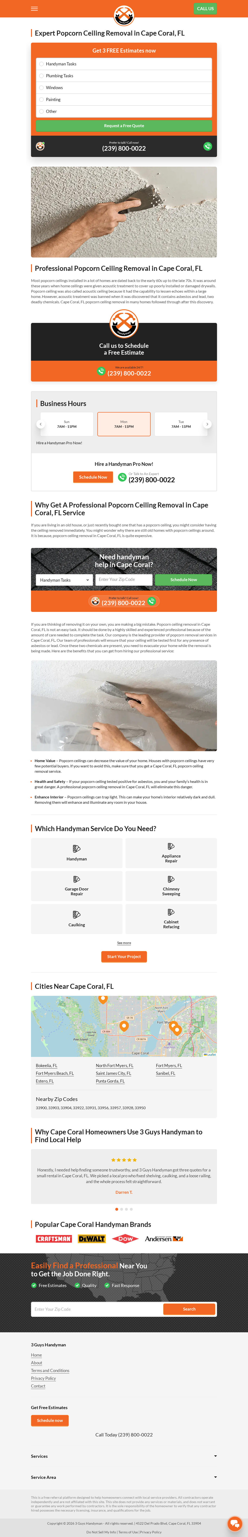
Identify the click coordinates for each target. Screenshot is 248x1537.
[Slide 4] (131, 1209)
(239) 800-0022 (129, 373)
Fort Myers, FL (169, 1065)
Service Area (43, 1477)
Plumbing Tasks (59, 75)
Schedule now (50, 1420)
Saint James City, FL (113, 1073)
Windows (54, 87)
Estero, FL (45, 1081)
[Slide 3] (126, 1209)
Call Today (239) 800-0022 (124, 1434)
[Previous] (40, 424)
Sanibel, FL (165, 1073)
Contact (38, 1386)
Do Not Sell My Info (101, 1532)
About (36, 1362)
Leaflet (211, 1054)
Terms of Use (128, 1532)
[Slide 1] (116, 1209)
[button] (124, 1026)
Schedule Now (93, 477)
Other (51, 111)
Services (39, 1456)
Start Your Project (124, 956)
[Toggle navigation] (35, 9)
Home (36, 1355)
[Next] (207, 424)
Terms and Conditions (50, 1370)
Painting (53, 99)
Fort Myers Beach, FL (55, 1073)
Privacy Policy (43, 1378)
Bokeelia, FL (46, 1065)
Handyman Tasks (61, 63)
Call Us (205, 8)
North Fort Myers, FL (114, 1065)
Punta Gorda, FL (110, 1081)
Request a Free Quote (124, 125)
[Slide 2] (121, 1209)
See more (124, 943)
